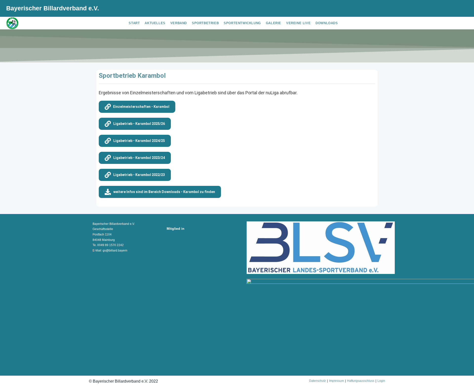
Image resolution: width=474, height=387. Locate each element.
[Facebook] (446, 9)
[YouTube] (461, 9)
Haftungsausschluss (360, 381)
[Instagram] (454, 9)
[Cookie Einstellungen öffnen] (11, 380)
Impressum (336, 381)
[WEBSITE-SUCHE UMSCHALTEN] (344, 23)
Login (381, 381)
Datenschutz (317, 381)
